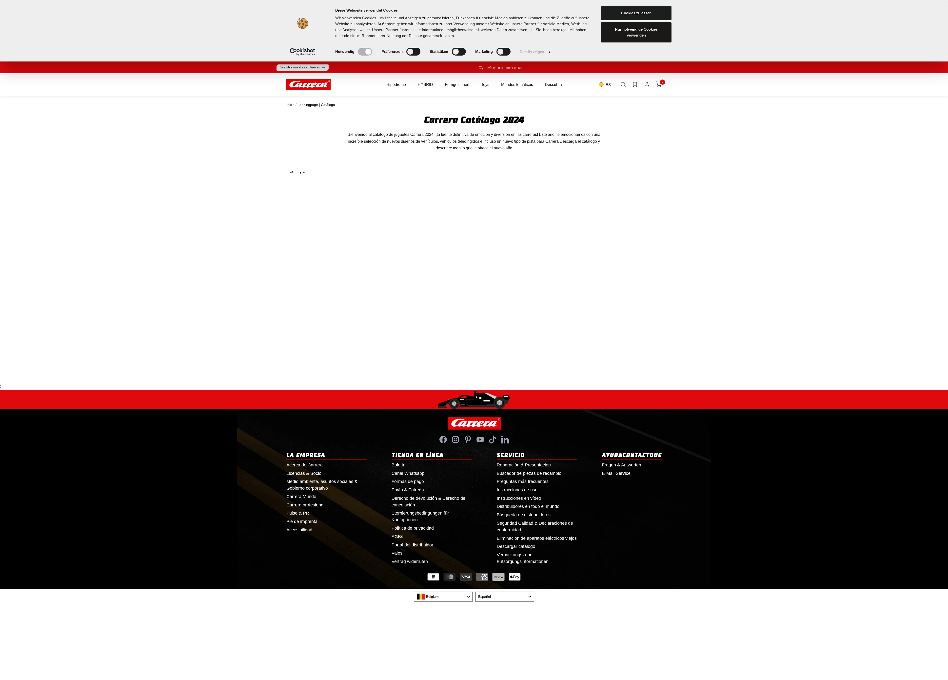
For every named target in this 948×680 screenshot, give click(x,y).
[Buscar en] (623, 84)
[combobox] (443, 596)
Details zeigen (532, 52)
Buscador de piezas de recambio (529, 473)
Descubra (553, 84)
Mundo (301, 496)
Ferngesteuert (457, 84)
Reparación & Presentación (524, 464)
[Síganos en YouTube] (480, 439)
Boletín (398, 464)
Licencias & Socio (303, 473)
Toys (485, 84)
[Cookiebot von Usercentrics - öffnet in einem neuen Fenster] (302, 52)
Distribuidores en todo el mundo (528, 506)
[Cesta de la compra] (659, 84)
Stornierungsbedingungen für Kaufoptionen (420, 516)
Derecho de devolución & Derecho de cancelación (428, 501)
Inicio (290, 105)
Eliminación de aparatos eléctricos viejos (537, 538)
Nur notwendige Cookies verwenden (636, 32)
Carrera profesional (305, 504)
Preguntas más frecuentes (523, 481)
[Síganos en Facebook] (443, 439)
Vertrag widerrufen (410, 561)
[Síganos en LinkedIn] (505, 439)
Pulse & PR (297, 513)
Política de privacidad (413, 528)
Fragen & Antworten (621, 464)
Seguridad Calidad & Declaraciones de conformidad (535, 526)
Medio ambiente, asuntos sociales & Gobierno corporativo (321, 485)
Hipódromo (396, 84)
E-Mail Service (616, 473)
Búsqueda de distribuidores (524, 514)
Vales (397, 553)
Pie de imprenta (301, 521)
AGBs (397, 536)
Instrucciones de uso (517, 489)
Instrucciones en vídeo (519, 498)
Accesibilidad (299, 529)
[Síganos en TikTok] (492, 439)
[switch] (413, 52)
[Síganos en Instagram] (455, 439)
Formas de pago (408, 481)
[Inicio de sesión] (647, 84)
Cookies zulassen (636, 13)
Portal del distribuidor (412, 544)
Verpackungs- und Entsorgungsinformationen (523, 558)
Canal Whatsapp (408, 473)
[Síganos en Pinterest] (468, 439)
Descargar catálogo (516, 546)
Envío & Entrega (408, 489)
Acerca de (304, 464)
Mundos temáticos (517, 84)
